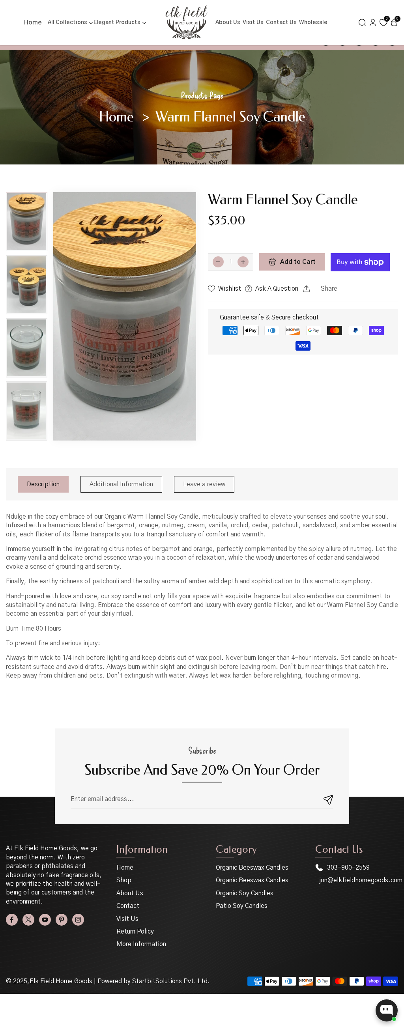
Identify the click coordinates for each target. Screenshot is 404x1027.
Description (43, 484)
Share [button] (329, 289)
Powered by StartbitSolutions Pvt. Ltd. (153, 981)
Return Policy (135, 931)
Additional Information (121, 484)
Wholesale (313, 22)
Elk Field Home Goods (61, 981)
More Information (141, 944)
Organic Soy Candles (244, 893)
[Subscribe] (328, 799)
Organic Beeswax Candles (252, 868)
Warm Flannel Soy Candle (230, 117)
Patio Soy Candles (241, 906)
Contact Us (281, 22)
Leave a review (204, 484)
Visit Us (253, 22)
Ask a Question (276, 289)
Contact (127, 906)
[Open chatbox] (387, 1010)
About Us (227, 22)
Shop (123, 880)
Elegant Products (117, 22)
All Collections (67, 22)
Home (33, 22)
